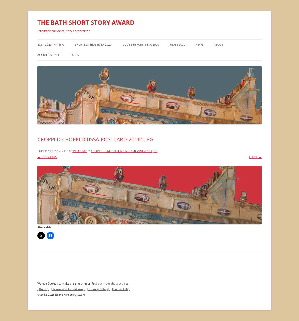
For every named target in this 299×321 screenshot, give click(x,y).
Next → (255, 157)
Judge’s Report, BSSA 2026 (140, 45)
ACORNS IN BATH (48, 55)
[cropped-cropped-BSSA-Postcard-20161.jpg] (149, 195)
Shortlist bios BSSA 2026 (93, 45)
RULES (75, 55)
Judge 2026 (177, 45)
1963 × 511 (79, 151)
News (199, 45)
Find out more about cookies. (110, 283)
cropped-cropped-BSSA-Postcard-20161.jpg (124, 151)
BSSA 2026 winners (51, 45)
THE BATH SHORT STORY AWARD (85, 22)
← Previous (47, 157)
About (218, 45)
